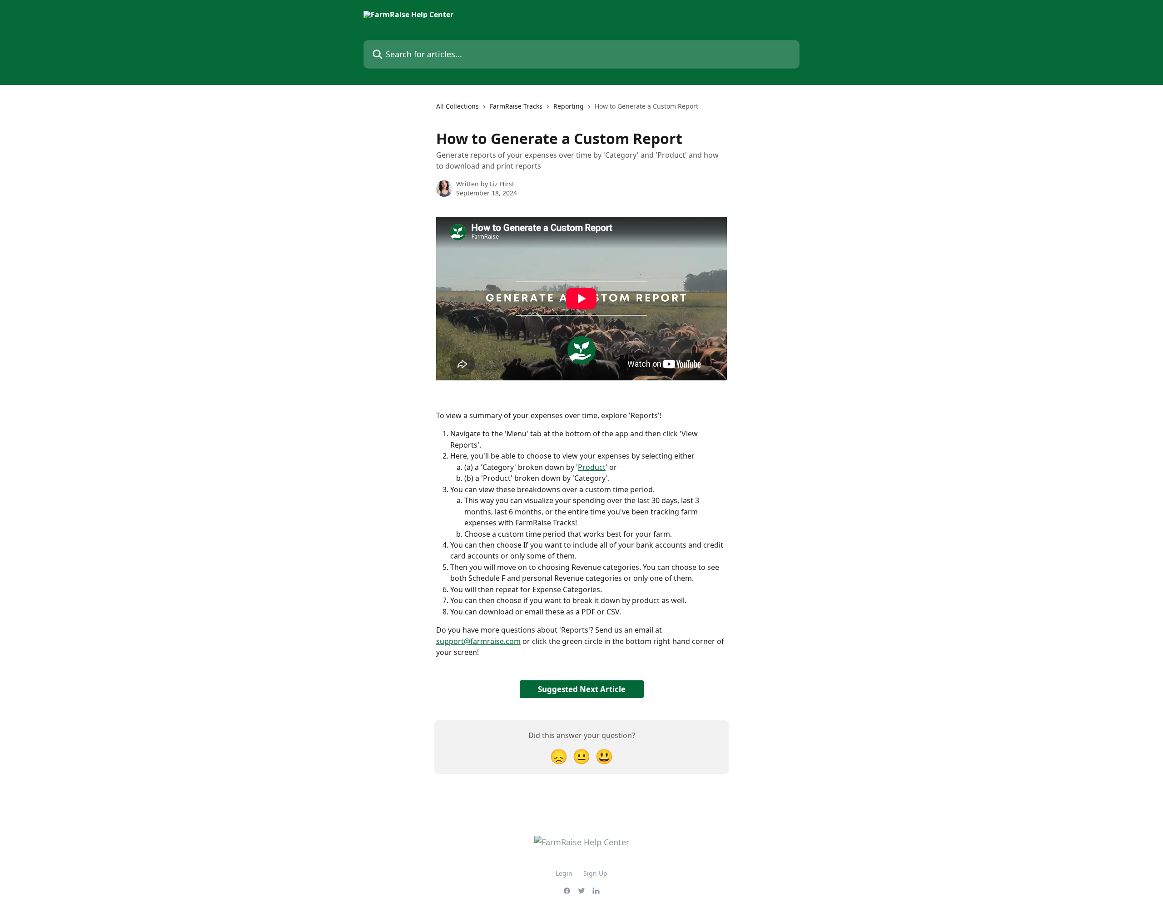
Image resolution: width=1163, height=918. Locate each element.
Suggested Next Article (582, 689)
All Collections (457, 106)
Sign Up (595, 873)
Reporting (568, 106)
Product (592, 467)
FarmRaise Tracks (516, 106)
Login (564, 873)
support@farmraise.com (478, 641)
